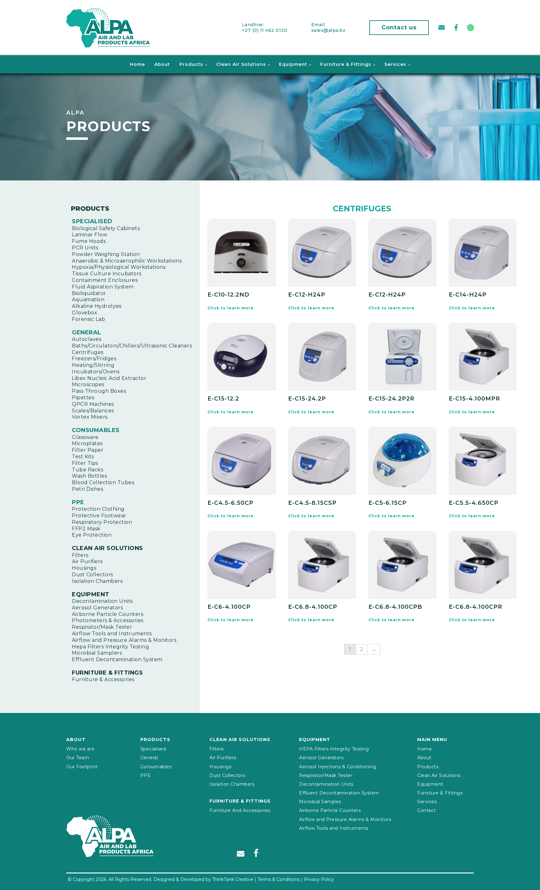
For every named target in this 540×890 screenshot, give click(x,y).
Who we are (80, 749)
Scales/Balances (93, 411)
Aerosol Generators (97, 608)
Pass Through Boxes (99, 391)
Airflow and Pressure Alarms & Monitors (124, 640)
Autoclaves (86, 339)
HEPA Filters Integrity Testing (334, 749)
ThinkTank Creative (232, 879)
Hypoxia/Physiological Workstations (118, 267)
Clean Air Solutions (241, 64)
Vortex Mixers (90, 417)
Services (395, 64)
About (162, 64)
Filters (80, 555)
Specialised (92, 221)
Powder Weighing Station (106, 254)
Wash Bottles (89, 476)
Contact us (399, 27)
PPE (78, 502)
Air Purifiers (87, 561)
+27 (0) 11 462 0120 (265, 30)
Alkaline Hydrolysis (97, 306)
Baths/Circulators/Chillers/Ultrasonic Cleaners (132, 346)
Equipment (293, 64)
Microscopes (88, 384)
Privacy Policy (319, 879)
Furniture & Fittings (345, 64)
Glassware (85, 437)
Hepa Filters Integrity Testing (110, 647)
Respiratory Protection (102, 522)
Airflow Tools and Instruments (112, 634)
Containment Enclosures (105, 280)
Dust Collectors (92, 575)
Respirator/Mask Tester (102, 627)
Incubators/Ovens (95, 372)
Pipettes (83, 398)
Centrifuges (87, 352)
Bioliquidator (89, 293)
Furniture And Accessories (239, 810)
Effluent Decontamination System (117, 659)
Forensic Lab (88, 319)
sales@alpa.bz (328, 30)
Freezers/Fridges (94, 358)
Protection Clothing (98, 509)
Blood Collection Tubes (103, 482)
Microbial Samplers (97, 653)
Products (191, 64)
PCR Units (85, 248)
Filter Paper (87, 450)
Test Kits (83, 457)
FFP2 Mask (86, 529)
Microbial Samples (320, 801)
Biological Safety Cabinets (106, 228)
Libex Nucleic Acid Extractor (109, 378)
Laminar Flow (89, 235)
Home (137, 64)
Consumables (96, 430)
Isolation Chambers (97, 581)
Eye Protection (92, 535)
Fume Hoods (89, 241)
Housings (84, 568)
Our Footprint (82, 767)
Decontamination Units (102, 601)
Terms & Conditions (279, 879)
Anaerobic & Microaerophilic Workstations (127, 261)
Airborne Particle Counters (107, 614)
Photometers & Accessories (107, 620)
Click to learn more (231, 308)
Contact (426, 810)
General (86, 332)
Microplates (87, 443)
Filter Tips (85, 463)
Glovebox (84, 313)
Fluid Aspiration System (103, 287)
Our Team (77, 757)
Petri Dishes (87, 489)
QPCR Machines (93, 404)
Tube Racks (87, 470)
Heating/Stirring (93, 365)
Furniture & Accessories (103, 679)
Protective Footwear (99, 516)
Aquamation (88, 299)
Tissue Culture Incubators (107, 274)
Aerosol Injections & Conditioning (338, 767)
